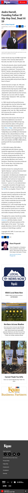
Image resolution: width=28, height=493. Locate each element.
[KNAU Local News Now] (14, 277)
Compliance (6, 470)
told (4, 189)
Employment (6, 467)
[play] (2, 491)
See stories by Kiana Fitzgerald (15, 255)
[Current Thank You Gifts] (14, 357)
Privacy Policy (6, 460)
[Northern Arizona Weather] (14, 312)
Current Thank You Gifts (14, 377)
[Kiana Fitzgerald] (4, 245)
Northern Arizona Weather (14, 324)
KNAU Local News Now (14, 293)
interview (4, 220)
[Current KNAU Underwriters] (14, 391)
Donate (23, 2)
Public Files (5, 463)
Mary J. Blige (8, 128)
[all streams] (26, 491)
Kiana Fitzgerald (10, 24)
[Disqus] (14, 420)
